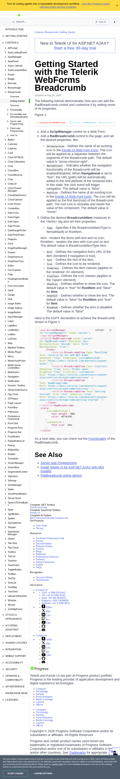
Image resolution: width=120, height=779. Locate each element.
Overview (14, 96)
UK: (53, 595)
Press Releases (44, 696)
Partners (40, 559)
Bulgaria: (55, 600)
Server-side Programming (59, 463)
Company (41, 689)
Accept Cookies (15, 773)
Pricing (39, 528)
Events (39, 564)
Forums (40, 549)
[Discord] (43, 630)
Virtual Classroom (45, 562)
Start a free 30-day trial (75, 48)
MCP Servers (37, 518)
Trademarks (77, 752)
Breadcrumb (51, 32)
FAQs (39, 567)
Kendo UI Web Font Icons (80, 150)
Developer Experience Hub (50, 538)
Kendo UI (35, 513)
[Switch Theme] (114, 22)
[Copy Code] (110, 330)
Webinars (41, 554)
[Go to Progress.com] (39, 670)
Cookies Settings (43, 773)
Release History (44, 546)
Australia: (56, 603)
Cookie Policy (57, 764)
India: (54, 598)
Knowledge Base (16, 693)
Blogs (39, 551)
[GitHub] (43, 627)
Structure (14, 105)
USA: (53, 592)
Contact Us (41, 590)
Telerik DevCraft (38, 507)
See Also (48, 455)
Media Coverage (44, 699)
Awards (40, 694)
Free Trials (41, 525)
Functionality (97, 438)
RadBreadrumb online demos (61, 475)
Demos (39, 541)
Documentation (44, 543)
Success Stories (44, 577)
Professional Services (47, 557)
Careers (40, 702)
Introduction (14, 29)
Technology (42, 691)
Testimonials (42, 580)
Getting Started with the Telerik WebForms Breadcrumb (66, 76)
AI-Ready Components (56, 518)
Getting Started (17, 101)
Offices (39, 704)
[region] (60, 767)
